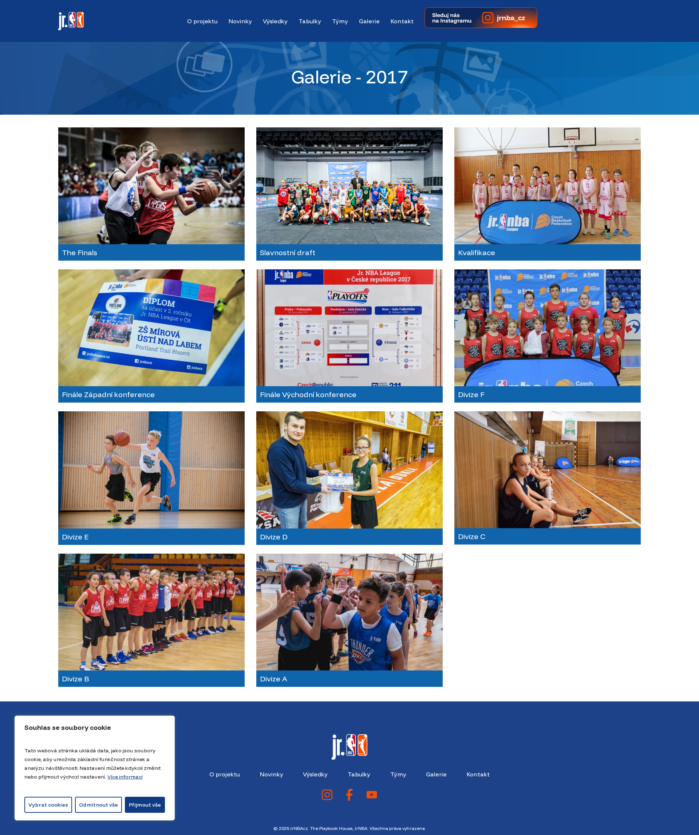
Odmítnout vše (98, 805)
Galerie (436, 774)
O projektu (224, 774)
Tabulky (359, 774)
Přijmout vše (145, 805)
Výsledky (315, 774)
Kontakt (478, 774)
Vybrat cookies (48, 805)
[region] (95, 768)
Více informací (125, 776)
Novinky (271, 774)
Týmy (398, 774)
